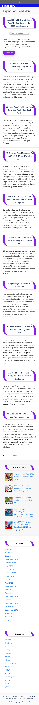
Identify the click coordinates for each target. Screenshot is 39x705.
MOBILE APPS (10, 663)
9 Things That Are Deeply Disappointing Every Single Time (19, 66)
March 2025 (9, 552)
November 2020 (11, 596)
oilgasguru (9, 5)
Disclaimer (32, 696)
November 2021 (11, 586)
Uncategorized (11, 677)
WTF (7, 687)
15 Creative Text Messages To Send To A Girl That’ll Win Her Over (19, 156)
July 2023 (8, 579)
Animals (8, 640)
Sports (7, 673)
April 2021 (9, 590)
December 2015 (11, 600)
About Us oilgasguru (10, 696)
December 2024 (11, 556)
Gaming (8, 653)
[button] (32, 5)
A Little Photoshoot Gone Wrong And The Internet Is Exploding (19, 376)
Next (16, 455)
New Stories (9, 667)
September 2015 (11, 610)
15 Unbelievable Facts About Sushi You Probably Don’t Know (19, 329)
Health (7, 656)
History (8, 660)
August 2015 (10, 613)
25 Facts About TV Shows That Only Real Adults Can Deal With (19, 110)
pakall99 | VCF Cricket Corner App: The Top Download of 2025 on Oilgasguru (19, 23)
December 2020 (11, 593)
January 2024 (10, 569)
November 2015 (11, 603)
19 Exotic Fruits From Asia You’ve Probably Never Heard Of (19, 240)
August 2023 (10, 576)
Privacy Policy (11, 699)
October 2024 (10, 563)
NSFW (7, 670)
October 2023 (10, 573)
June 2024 (9, 566)
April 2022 (9, 583)
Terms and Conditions (25, 699)
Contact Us (23, 696)
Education (9, 646)
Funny (7, 650)
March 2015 (9, 620)
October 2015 (10, 606)
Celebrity (8, 643)
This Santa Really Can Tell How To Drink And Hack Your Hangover (19, 199)
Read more (9, 53)
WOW (7, 683)
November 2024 (11, 559)
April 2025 (9, 549)
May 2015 (9, 616)
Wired (7, 680)
